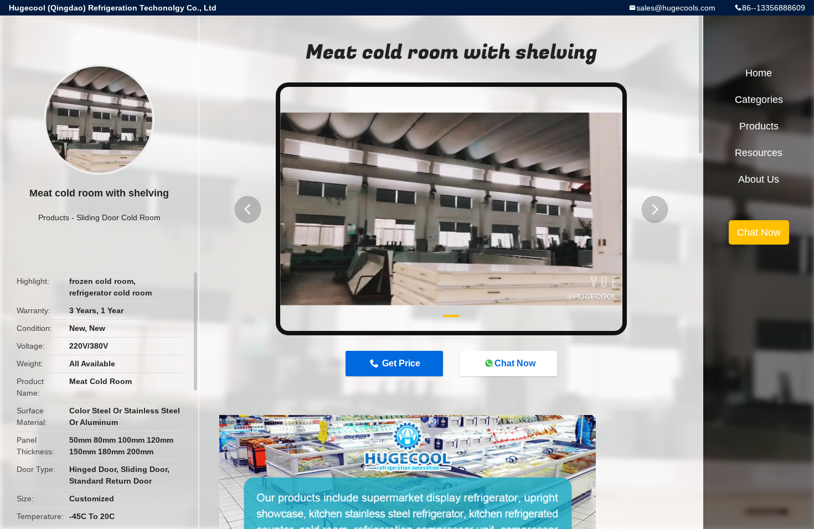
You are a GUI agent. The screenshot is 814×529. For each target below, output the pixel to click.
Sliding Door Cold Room (118, 217)
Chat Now (514, 363)
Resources (758, 152)
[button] (247, 209)
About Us (758, 179)
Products (53, 217)
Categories (759, 99)
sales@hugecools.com (675, 7)
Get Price (401, 363)
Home (758, 73)
